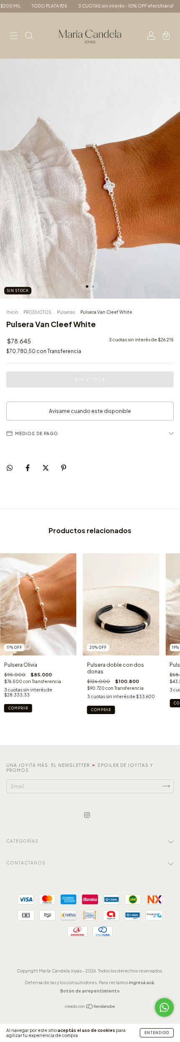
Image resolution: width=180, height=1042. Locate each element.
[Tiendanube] (90, 1007)
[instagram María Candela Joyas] (87, 815)
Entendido (156, 1033)
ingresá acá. (142, 982)
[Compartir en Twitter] (46, 468)
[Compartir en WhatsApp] (9, 467)
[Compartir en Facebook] (28, 468)
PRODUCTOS (37, 312)
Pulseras (66, 312)
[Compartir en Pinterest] (63, 468)
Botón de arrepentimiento (90, 990)
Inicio (12, 312)
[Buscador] (29, 37)
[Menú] (14, 37)
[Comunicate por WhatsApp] (164, 1007)
